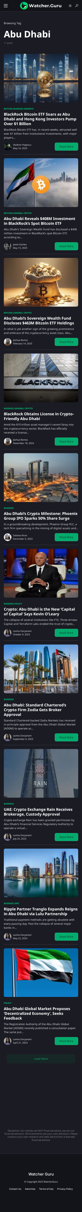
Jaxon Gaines (20, 244)
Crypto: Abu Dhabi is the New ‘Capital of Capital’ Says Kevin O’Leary (39, 611)
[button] (6, 5)
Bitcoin (8, 108)
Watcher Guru (41, 1174)
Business (18, 108)
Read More (66, 146)
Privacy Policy (65, 1188)
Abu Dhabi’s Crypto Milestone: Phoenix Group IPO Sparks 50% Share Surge (41, 516)
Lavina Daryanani (22, 631)
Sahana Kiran (20, 535)
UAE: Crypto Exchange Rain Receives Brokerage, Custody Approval (38, 811)
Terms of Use (46, 1188)
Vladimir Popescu (22, 144)
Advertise (30, 1188)
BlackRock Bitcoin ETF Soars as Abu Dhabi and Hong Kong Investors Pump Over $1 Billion (40, 119)
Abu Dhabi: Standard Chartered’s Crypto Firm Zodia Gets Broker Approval (35, 710)
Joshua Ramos (20, 340)
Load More (41, 1058)
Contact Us (15, 1188)
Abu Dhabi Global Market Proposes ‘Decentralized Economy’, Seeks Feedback (37, 1013)
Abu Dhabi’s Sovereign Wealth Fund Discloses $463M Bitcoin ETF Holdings (39, 320)
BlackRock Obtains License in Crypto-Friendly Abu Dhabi (39, 416)
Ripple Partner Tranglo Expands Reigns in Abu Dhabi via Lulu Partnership (41, 911)
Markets (29, 108)
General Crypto (22, 213)
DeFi (16, 903)
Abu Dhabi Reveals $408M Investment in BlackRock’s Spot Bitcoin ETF (39, 221)
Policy (18, 603)
